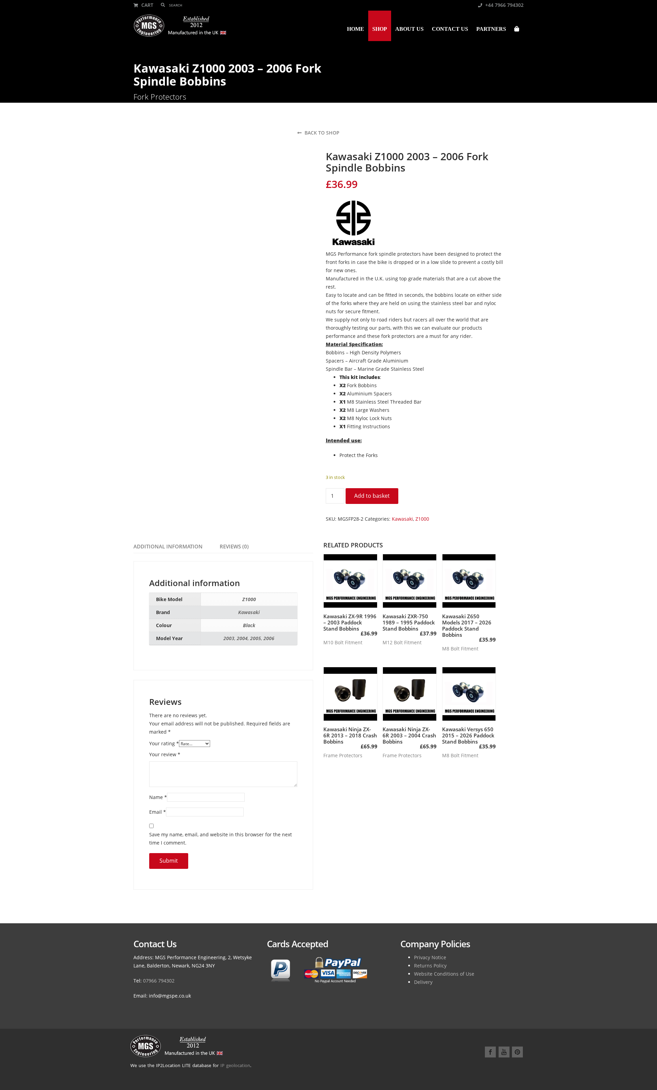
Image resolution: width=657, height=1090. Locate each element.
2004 (242, 638)
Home (355, 29)
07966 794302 (159, 980)
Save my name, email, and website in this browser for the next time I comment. (220, 838)
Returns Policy (430, 965)
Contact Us (450, 29)
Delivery (423, 982)
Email (157, 812)
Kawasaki (402, 519)
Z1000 (422, 519)
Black (249, 625)
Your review (164, 754)
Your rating (164, 743)
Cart (146, 5)
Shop (379, 29)
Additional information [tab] (168, 546)
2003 (228, 638)
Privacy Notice (430, 957)
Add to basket (372, 495)
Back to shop (321, 132)
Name (158, 797)
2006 (268, 638)
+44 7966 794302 (504, 5)
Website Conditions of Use (444, 974)
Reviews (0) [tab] (234, 546)
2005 (255, 638)
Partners (491, 29)
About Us (409, 29)
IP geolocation (235, 1065)
